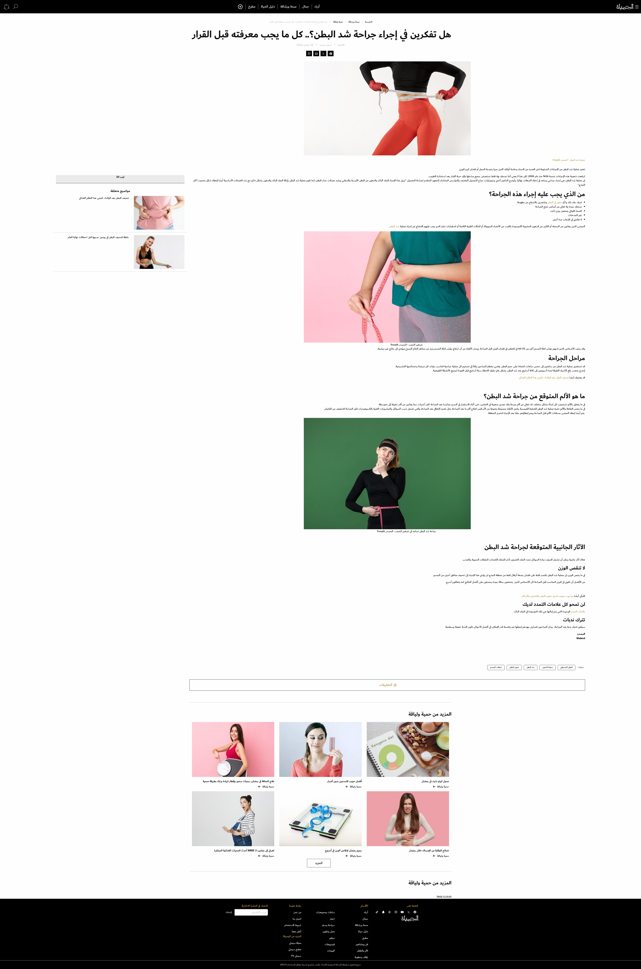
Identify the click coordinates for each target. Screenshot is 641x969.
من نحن (297, 912)
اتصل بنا (297, 919)
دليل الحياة (268, 6)
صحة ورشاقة (288, 6)
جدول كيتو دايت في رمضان (435, 781)
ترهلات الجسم (496, 667)
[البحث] (15, 6)
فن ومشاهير (362, 944)
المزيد (319, 863)
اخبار (332, 919)
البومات (331, 950)
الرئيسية (368, 22)
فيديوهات (330, 944)
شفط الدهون (547, 667)
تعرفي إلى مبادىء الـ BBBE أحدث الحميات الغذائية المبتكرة (244, 850)
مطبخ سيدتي (294, 949)
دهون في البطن (555, 202)
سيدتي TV (296, 956)
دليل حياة (363, 931)
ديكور (332, 938)
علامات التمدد (578, 611)
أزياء (317, 6)
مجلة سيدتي (295, 943)
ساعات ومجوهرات (325, 912)
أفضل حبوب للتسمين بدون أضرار (344, 781)
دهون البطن (514, 667)
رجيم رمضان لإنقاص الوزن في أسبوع (343, 850)
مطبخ (251, 6)
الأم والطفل (362, 950)
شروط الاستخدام (292, 925)
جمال (305, 6)
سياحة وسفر (328, 925)
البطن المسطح (567, 667)
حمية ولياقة (338, 22)
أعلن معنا (296, 931)
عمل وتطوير (329, 931)
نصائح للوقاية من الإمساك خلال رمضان (429, 850)
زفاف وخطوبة (361, 957)
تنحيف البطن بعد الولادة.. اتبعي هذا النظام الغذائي (544, 377)
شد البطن (394, 226)
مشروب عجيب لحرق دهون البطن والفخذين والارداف (547, 596)
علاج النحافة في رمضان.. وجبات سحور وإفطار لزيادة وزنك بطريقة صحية (238, 781)
